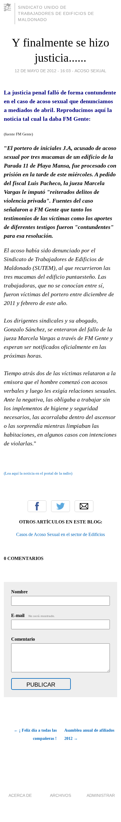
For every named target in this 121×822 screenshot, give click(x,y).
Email (84, 506)
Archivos (60, 795)
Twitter (60, 506)
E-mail (33, 615)
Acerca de (20, 795)
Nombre (19, 591)
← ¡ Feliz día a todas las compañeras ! (35, 734)
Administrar (101, 795)
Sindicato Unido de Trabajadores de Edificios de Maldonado (56, 13)
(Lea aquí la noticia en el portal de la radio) (38, 473)
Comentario (23, 639)
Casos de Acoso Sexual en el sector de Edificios (60, 534)
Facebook (37, 506)
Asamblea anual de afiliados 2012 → (89, 734)
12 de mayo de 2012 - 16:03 (43, 70)
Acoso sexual (90, 70)
